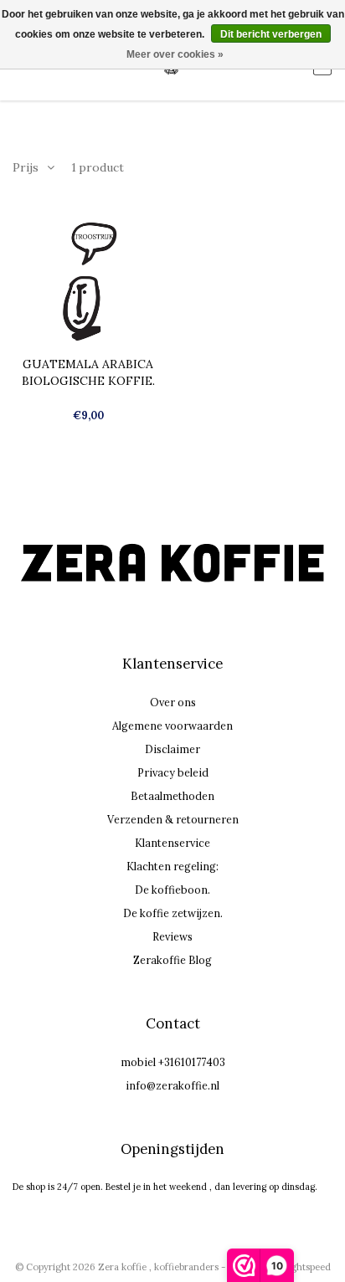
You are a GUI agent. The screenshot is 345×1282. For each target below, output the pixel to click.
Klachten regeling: (172, 866)
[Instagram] (167, 616)
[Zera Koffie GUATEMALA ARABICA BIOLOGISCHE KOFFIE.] (88, 280)
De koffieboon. (172, 889)
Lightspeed (306, 1267)
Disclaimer (172, 749)
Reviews (172, 936)
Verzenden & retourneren (173, 819)
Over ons (173, 702)
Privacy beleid (173, 772)
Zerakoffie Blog (172, 960)
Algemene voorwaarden (172, 725)
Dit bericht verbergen (271, 34)
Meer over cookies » (175, 54)
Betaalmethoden (172, 796)
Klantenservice (172, 842)
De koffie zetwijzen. (173, 913)
